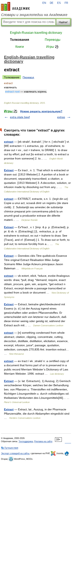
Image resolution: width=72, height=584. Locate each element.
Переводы (52, 39)
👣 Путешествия (9, 448)
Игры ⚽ (52, 46)
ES (59, 3)
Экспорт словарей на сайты (15, 453)
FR (66, 3)
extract (8, 141)
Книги (19, 46)
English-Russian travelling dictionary (36, 32)
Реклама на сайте (43, 441)
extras (61, 117)
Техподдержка (26, 441)
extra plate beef (20, 117)
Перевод (28, 77)
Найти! (63, 22)
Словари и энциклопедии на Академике (34, 15)
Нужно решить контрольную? (41, 111)
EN (44, 3)
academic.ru (15, 6)
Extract (9, 170)
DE (51, 3)
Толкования (19, 39)
